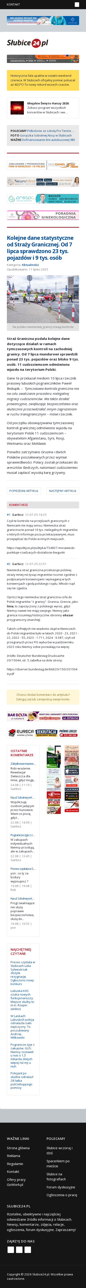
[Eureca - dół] (43, 732)
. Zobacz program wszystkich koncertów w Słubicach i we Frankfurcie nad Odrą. (40, 110)
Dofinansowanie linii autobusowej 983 (48, 140)
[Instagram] (19, 1250)
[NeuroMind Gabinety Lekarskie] (43, 181)
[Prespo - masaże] (43, 198)
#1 (9, 515)
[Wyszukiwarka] (68, 4)
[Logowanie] (55, 4)
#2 (9, 564)
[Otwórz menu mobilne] (77, 4)
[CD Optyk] (54, 802)
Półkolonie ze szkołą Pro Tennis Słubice (54, 131)
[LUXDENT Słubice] (54, 779)
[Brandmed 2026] (43, 20)
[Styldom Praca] (54, 756)
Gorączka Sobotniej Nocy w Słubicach (46, 135)
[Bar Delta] (43, 715)
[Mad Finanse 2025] (43, 164)
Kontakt (13, 4)
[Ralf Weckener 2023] (71, 801)
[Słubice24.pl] (27, 43)
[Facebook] (11, 1250)
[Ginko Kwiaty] (71, 756)
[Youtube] (28, 1250)
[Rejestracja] (62, 4)
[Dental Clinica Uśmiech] (71, 779)
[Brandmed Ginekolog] (43, 215)
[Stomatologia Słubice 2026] (43, 58)
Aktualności (30, 265)
